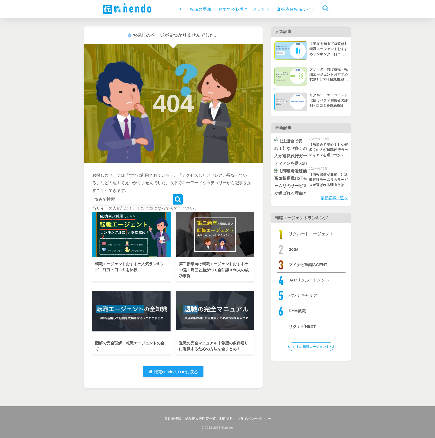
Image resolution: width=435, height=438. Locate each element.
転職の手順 (201, 9)
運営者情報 (172, 419)
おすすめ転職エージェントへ (311, 346)
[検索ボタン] (178, 199)
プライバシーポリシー (254, 419)
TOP (178, 9)
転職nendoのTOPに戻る (175, 371)
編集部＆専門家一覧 (200, 419)
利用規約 (226, 419)
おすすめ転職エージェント (244, 9)
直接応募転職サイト (296, 9)
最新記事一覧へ (334, 198)
